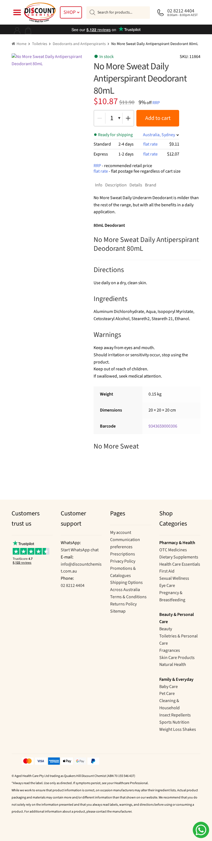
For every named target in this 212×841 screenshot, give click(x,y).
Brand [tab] (150, 185)
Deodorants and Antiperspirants (79, 44)
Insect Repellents (175, 715)
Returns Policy (123, 604)
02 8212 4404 (72, 585)
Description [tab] (116, 185)
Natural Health (172, 664)
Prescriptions (122, 554)
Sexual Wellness (174, 578)
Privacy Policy (122, 561)
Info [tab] (98, 185)
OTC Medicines (173, 550)
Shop (69, 12)
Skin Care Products (177, 658)
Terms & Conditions (128, 597)
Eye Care (167, 585)
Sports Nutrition (174, 722)
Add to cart (158, 118)
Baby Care (168, 687)
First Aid (166, 571)
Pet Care (167, 693)
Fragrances (169, 650)
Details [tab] (135, 185)
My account (120, 532)
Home (21, 44)
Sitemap (118, 611)
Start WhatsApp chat (80, 550)
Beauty (165, 629)
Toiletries (39, 44)
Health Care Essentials (179, 564)
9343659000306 (163, 426)
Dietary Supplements (178, 557)
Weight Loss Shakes (177, 729)
